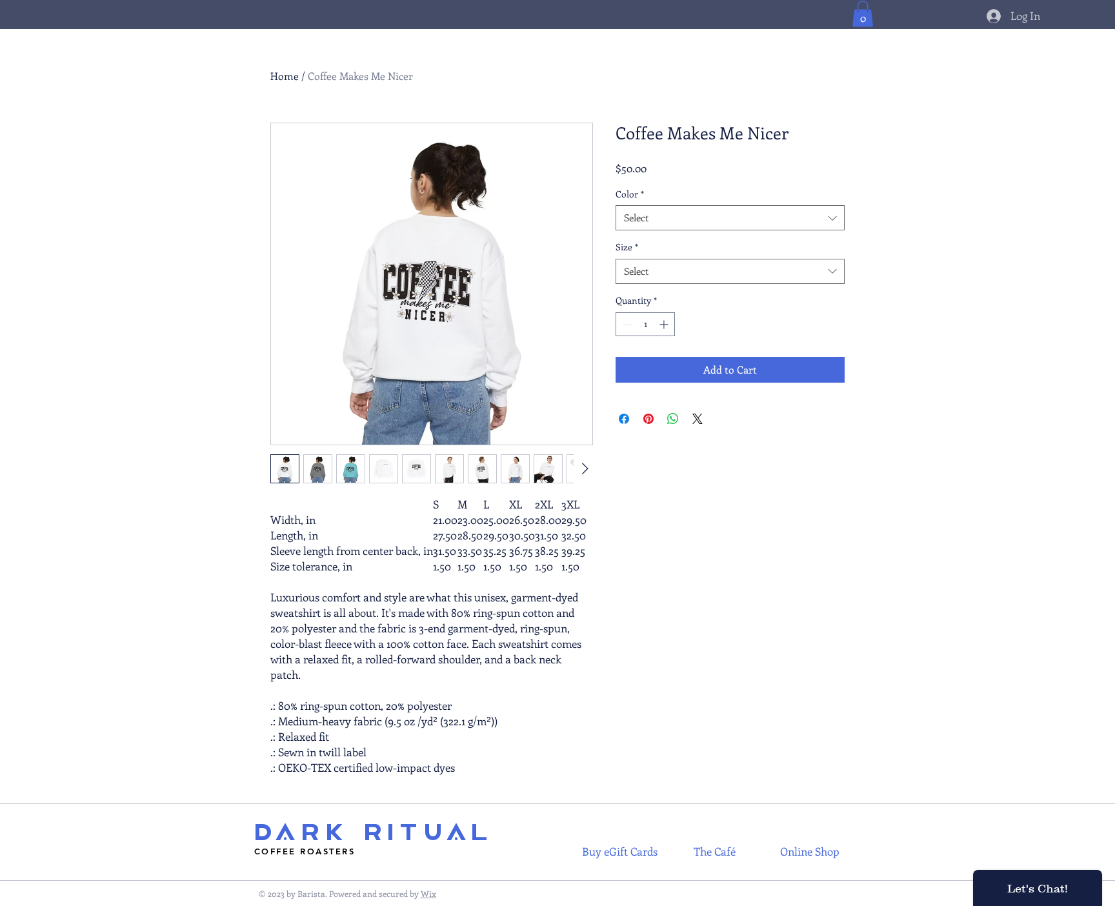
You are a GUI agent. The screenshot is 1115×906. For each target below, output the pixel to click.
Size (627, 247)
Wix (428, 893)
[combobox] (730, 217)
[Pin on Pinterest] (648, 419)
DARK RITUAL (373, 833)
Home (284, 76)
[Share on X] (697, 419)
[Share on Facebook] (624, 419)
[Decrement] (626, 324)
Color (630, 194)
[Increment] (665, 324)
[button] (863, 14)
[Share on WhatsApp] (673, 419)
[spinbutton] (645, 324)
